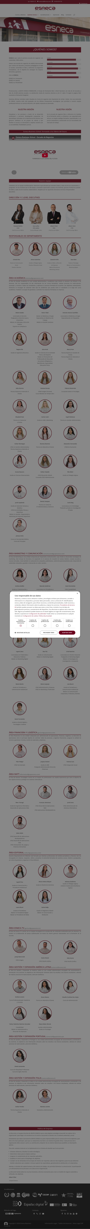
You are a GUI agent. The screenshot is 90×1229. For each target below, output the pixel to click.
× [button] (77, 593)
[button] (22, 633)
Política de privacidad (45, 616)
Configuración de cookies (30, 616)
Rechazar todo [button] (48, 632)
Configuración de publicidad (37, 614)
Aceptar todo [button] (67, 632)
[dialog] (45, 614)
